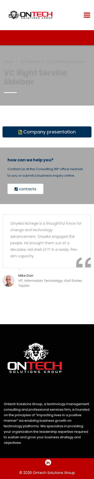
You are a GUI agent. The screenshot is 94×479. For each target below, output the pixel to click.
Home (8, 61)
